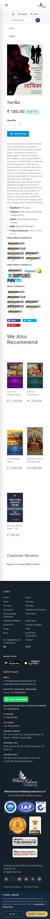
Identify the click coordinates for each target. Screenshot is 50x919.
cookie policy (39, 904)
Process (7, 605)
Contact (29, 640)
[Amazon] (39, 879)
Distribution (8, 609)
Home (11, 28)
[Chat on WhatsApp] (25, 699)
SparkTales (31, 620)
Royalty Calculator (34, 625)
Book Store (31, 613)
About (28, 597)
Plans (5, 601)
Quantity (11, 120)
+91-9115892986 (17, 692)
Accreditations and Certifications (11, 641)
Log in (22, 14)
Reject (13, 914)
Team (5, 629)
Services (30, 601)
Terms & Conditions (12, 887)
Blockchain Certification (31, 634)
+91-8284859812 (11, 709)
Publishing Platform (12, 620)
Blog (5, 633)
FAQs (28, 629)
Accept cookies (36, 914)
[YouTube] (33, 879)
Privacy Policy (7, 907)
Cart (34, 14)
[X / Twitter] (13, 879)
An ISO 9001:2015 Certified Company (25, 795)
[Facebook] (6, 879)
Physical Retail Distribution (9, 615)
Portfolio (29, 605)
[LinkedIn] (26, 879)
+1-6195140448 (10, 717)
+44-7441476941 (11, 726)
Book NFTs (8, 625)
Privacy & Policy (31, 887)
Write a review (33, 564)
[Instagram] (19, 879)
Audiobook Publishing (36, 609)
